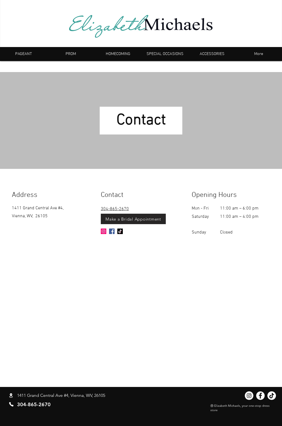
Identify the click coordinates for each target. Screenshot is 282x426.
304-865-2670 (115, 209)
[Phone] (11, 404)
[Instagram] (103, 231)
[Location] (11, 395)
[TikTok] (120, 231)
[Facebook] (112, 231)
